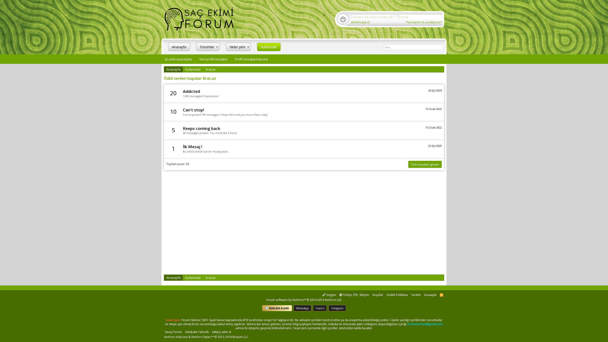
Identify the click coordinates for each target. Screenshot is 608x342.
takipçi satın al (221, 332)
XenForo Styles (201, 337)
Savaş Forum (173, 332)
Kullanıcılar (269, 47)
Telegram (337, 308)
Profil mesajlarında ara (251, 59)
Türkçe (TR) (350, 295)
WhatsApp (302, 308)
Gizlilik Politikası (397, 295)
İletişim (364, 295)
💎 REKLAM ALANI (277, 308)
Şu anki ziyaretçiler (178, 59)
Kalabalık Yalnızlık (197, 332)
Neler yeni (237, 47)
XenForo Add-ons (176, 337)
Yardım (416, 295)
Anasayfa (179, 47)
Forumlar (207, 47)
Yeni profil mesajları (213, 59)
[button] (217, 47)
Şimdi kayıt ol (360, 22)
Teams (320, 308)
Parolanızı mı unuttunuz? (424, 22)
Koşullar (377, 295)
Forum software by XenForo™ (304, 300)
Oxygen (330, 295)
